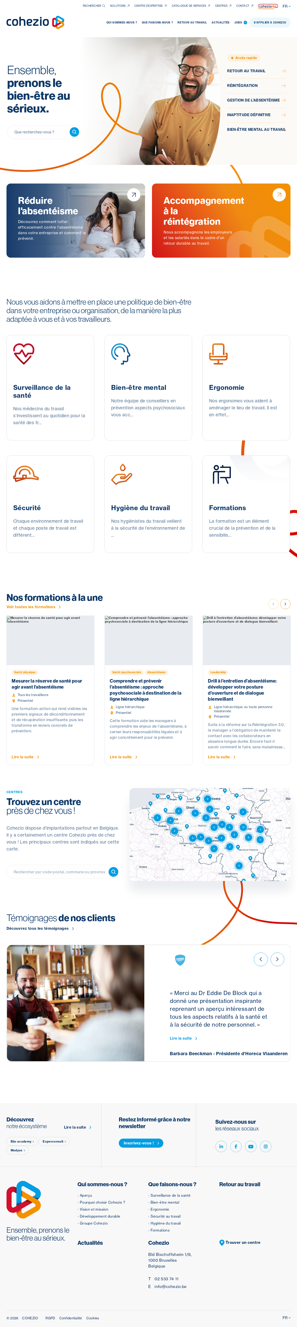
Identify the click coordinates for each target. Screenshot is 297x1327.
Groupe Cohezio (94, 1223)
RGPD (50, 1318)
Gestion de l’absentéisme (253, 100)
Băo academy (21, 1141)
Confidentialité (70, 1318)
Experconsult (53, 1141)
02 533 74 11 (163, 1278)
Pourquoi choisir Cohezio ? (102, 1202)
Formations (160, 1230)
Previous (261, 959)
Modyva (17, 1150)
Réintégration (242, 86)
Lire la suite (181, 1038)
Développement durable (100, 1216)
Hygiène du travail (166, 1223)
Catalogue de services (189, 5)
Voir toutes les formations (30, 607)
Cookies (92, 1318)
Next (285, 604)
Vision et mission (94, 1209)
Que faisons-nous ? (157, 22)
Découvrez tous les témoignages (37, 928)
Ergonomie (160, 1209)
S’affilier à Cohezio (270, 22)
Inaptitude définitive (249, 115)
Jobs (240, 22)
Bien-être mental (165, 1202)
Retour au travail (192, 22)
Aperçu (86, 1195)
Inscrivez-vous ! (139, 1143)
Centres (221, 5)
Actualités (221, 22)
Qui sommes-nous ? (122, 22)
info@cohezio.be (167, 1286)
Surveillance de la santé (170, 1195)
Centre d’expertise (148, 5)
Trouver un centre (243, 1242)
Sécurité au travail (166, 1216)
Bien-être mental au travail (256, 130)
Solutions (118, 5)
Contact (242, 5)
